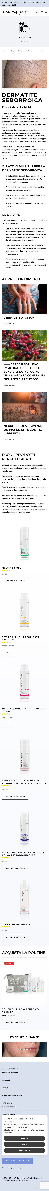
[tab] (21, 41)
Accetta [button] (24, 1138)
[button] (46, 11)
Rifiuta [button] (24, 1144)
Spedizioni (6, 1080)
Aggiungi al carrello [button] (15, 581)
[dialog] (25, 1135)
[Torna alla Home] (14, 11)
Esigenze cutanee (24, 37)
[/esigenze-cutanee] (24, 27)
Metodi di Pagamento (10, 1072)
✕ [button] (44, 1118)
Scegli (8, 653)
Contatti (5, 1088)
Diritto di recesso (8, 1114)
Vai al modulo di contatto (17, 1161)
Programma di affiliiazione (12, 1095)
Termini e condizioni (9, 1107)
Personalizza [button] (24, 1150)
